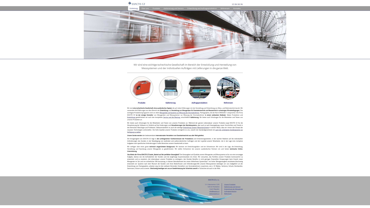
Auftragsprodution (230, 191)
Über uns (145, 8)
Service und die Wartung (171, 117)
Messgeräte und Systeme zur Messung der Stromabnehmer (179, 113)
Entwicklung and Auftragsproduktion (202, 8)
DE (239, 4)
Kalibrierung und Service (174, 8)
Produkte (156, 8)
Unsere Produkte (229, 184)
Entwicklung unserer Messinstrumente (196, 127)
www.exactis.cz (214, 194)
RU (242, 4)
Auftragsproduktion (199, 103)
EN (236, 4)
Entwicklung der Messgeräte (233, 189)
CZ (233, 4)
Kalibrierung (171, 103)
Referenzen (225, 8)
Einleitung (134, 8)
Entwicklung (131, 117)
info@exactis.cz (214, 191)
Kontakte (236, 8)
